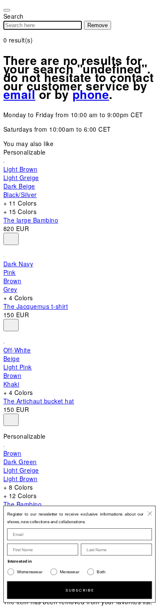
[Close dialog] (150, 513)
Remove (97, 25)
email (19, 94)
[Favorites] (11, 239)
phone (91, 94)
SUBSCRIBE (79, 590)
